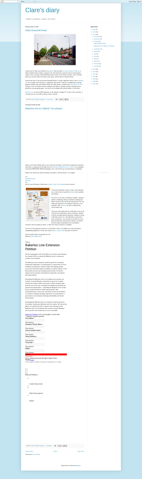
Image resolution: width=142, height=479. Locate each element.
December (97, 36)
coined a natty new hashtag (56, 184)
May (95, 59)
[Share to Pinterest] (68, 99)
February (96, 63)
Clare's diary (42, 10)
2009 (94, 79)
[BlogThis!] (62, 99)
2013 (94, 69)
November (97, 39)
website (72, 192)
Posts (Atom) (36, 454)
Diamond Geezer (30, 178)
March (96, 61)
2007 (94, 84)
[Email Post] (56, 99)
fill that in (63, 205)
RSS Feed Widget (103, 172)
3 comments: (49, 445)
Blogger (78, 465)
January (96, 66)
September (97, 49)
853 (26, 182)
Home (55, 451)
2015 (94, 32)
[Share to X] (64, 99)
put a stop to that (59, 230)
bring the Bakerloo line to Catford (64, 167)
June (95, 56)
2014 (94, 34)
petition (51, 71)
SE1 (26, 176)
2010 (94, 76)
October (96, 41)
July (95, 54)
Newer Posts (29, 451)
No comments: (50, 99)
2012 (94, 71)
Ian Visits (28, 180)
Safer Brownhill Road (36, 30)
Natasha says (29, 92)
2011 (94, 74)
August (96, 51)
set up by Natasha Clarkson (71, 71)
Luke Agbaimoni (36, 236)
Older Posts (80, 451)
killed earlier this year (76, 84)
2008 (94, 81)
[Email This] (60, 99)
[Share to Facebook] (66, 99)
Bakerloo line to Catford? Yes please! (43, 108)
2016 (94, 29)
